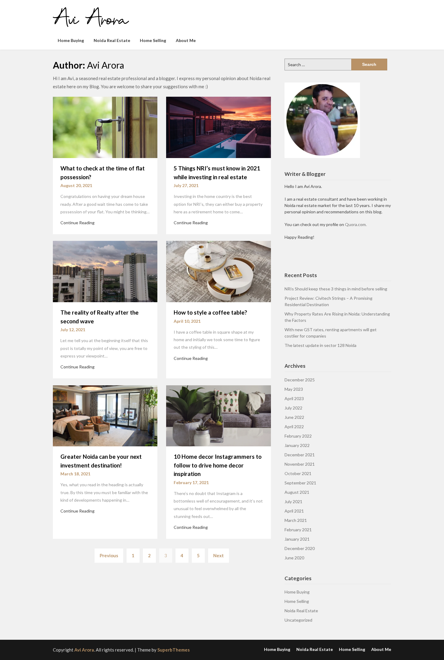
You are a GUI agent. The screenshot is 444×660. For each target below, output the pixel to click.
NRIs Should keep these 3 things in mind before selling (336, 288)
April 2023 (294, 398)
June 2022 (294, 417)
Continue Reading (77, 222)
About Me (186, 40)
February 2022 (298, 435)
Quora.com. (356, 224)
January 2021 (297, 539)
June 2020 (294, 557)
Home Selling (153, 40)
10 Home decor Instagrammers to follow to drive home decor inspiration (218, 465)
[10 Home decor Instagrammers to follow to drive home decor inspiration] (218, 415)
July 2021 (293, 501)
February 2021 (298, 529)
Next (218, 555)
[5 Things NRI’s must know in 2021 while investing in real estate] (218, 127)
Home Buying (71, 40)
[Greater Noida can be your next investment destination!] (105, 415)
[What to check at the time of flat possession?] (105, 127)
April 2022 (294, 426)
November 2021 (300, 464)
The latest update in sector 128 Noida (320, 345)
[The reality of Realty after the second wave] (105, 271)
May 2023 (294, 389)
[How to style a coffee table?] (218, 271)
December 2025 (300, 379)
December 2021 (300, 454)
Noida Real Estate (112, 40)
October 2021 (298, 473)
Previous (109, 555)
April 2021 (294, 510)
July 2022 (293, 407)
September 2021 (300, 482)
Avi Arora (84, 649)
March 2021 (296, 520)
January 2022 (297, 445)
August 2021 (297, 492)
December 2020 (300, 548)
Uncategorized (298, 620)
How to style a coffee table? (210, 312)
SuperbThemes (173, 649)
